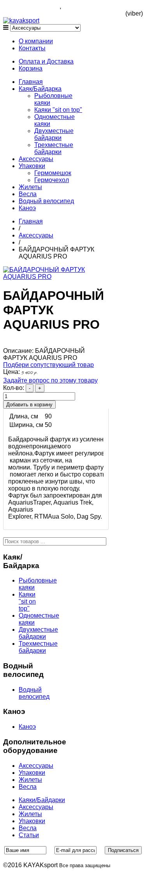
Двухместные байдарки (54, 134)
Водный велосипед (46, 201)
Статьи (29, 835)
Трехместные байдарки (53, 148)
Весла (28, 194)
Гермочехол (51, 180)
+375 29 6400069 (121, 10)
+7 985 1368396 (37, 6)
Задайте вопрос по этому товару (50, 380)
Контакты (32, 48)
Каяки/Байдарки (42, 800)
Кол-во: (14, 387)
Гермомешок (52, 173)
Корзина (30, 68)
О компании (36, 41)
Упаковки (32, 166)
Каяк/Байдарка (40, 88)
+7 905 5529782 (85, 6)
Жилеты (30, 187)
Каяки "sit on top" (58, 109)
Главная (31, 81)
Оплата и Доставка (46, 61)
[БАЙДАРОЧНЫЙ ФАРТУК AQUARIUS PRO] (56, 276)
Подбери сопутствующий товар (48, 364)
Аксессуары (36, 159)
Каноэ (27, 208)
